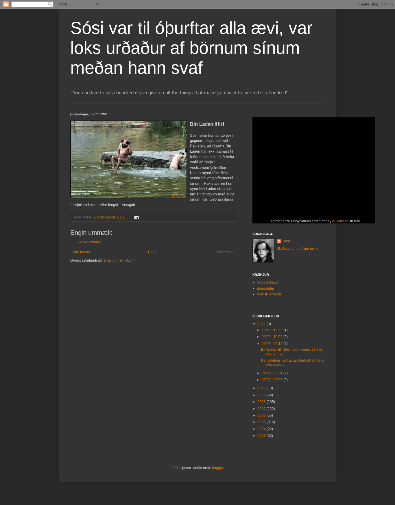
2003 (262, 436)
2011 (262, 324)
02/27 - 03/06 (272, 380)
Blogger (217, 468)
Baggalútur (265, 288)
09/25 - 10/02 (272, 337)
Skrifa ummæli (88, 242)
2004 (262, 429)
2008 (262, 402)
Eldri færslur (224, 252)
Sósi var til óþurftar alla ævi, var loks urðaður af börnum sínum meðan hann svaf (191, 47)
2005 (262, 422)
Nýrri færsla (81, 252)
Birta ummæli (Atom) (120, 260)
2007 (262, 409)
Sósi (286, 241)
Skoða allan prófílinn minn (297, 249)
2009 (262, 395)
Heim (152, 252)
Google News (267, 282)
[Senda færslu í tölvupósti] (136, 217)
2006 (262, 415)
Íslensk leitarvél (269, 294)
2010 (262, 388)
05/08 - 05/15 (272, 344)
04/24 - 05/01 (272, 373)
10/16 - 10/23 (272, 330)
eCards (338, 221)
